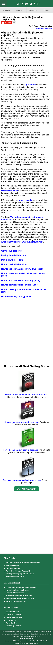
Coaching (33, 10)
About (32, 643)
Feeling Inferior (11, 620)
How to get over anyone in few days (21, 422)
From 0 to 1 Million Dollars (15, 576)
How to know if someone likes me (17, 590)
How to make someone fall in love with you (20, 587)
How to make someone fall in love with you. (26, 394)
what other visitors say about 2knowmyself (22, 242)
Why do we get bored (11, 251)
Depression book (9, 191)
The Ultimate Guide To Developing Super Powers (23, 562)
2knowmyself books (26, 638)
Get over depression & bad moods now (22, 480)
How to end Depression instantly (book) (20, 280)
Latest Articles (20, 643)
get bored (31, 84)
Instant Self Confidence (14, 612)
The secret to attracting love (16, 601)
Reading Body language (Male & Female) (20, 574)
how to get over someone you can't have (20, 598)
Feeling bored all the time (13, 255)
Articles (6, 10)
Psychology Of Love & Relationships (18, 571)
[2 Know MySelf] (28, 4)
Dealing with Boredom (44, 28)
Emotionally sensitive (13, 626)
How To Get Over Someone (15, 593)
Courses (19, 10)
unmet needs (25, 200)
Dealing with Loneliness (14, 614)
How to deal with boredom (14, 264)
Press (36, 643)
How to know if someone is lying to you (19, 595)
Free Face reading (12, 565)
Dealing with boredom (12, 260)
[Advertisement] (26, 333)
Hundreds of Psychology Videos (17, 296)
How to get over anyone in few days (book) (22, 269)
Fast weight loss (11, 623)
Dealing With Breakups (14, 617)
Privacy (27, 643)
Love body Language (13, 568)
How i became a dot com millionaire (20, 450)
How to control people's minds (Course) (20, 285)
